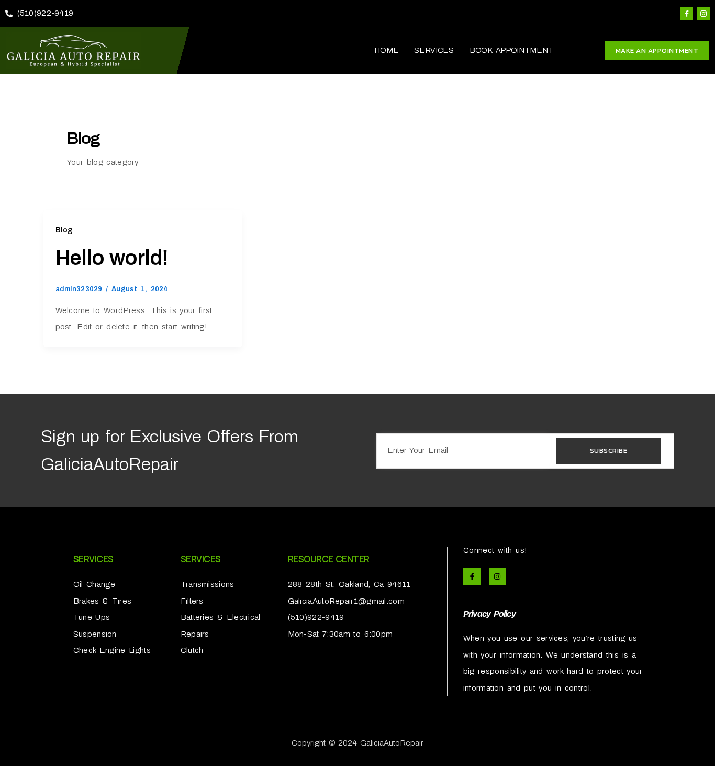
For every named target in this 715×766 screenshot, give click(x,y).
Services (434, 50)
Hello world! (111, 258)
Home (386, 50)
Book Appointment (511, 50)
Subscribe (609, 451)
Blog (64, 230)
